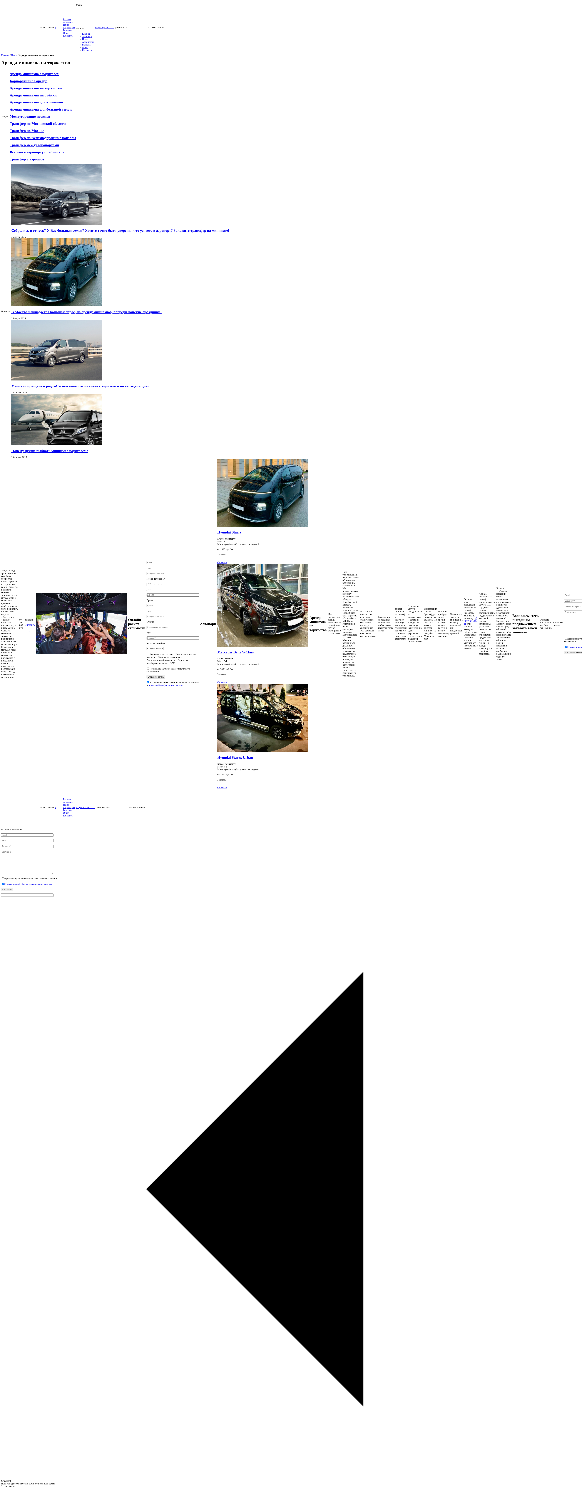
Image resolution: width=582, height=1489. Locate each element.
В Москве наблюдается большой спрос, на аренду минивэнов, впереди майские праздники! (86, 312)
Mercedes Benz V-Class (235, 652)
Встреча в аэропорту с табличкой (37, 152)
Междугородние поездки (30, 116)
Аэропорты (69, 27)
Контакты (68, 35)
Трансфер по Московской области (38, 124)
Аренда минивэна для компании (36, 102)
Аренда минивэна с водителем (34, 74)
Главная (67, 19)
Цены (66, 25)
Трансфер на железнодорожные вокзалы (43, 138)
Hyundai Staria (229, 532)
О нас (66, 33)
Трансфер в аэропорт (27, 159)
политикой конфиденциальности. (166, 685)
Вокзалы (67, 30)
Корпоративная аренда (28, 81)
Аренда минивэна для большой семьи (41, 109)
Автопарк (68, 22)
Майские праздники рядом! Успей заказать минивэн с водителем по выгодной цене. (80, 386)
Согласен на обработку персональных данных (28, 884)
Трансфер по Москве (27, 131)
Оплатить (30, 625)
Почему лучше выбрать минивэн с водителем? (49, 451)
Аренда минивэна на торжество (36, 88)
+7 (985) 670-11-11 (104, 27)
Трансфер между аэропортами (34, 145)
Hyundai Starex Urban (235, 757)
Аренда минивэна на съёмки (33, 95)
